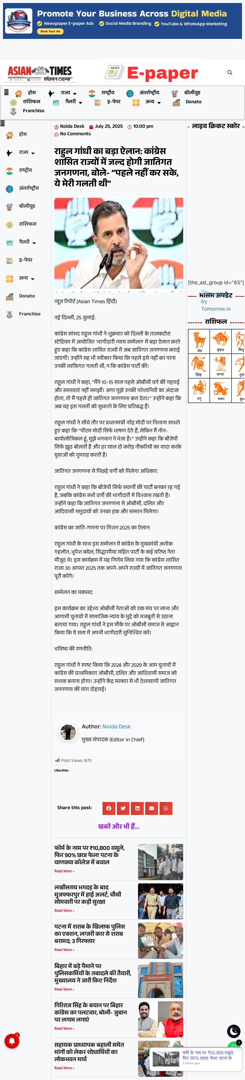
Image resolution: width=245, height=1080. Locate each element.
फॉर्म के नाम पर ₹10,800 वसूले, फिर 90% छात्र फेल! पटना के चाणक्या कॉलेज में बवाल (89, 856)
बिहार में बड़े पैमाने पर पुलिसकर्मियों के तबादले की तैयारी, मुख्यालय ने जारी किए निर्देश (92, 974)
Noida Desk (116, 727)
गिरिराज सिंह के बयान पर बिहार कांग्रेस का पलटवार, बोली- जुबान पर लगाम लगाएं (90, 1013)
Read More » (64, 871)
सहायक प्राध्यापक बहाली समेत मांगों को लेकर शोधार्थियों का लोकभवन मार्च (89, 1053)
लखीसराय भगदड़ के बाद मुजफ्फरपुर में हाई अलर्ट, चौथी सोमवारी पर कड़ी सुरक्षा (87, 895)
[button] (229, 72)
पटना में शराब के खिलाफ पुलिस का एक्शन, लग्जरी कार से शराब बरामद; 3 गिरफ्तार (89, 935)
